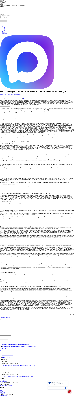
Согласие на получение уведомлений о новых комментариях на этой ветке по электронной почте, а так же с (28, 337)
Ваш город (2, 18)
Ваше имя (2, 14)
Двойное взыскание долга (6, 357)
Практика (6, 30)
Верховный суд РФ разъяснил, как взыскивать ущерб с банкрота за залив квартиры (15, 344)
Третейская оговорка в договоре (7, 355)
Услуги (3, 25)
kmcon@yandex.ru (3, 381)
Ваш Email (2, 16)
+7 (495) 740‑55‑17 (3, 380)
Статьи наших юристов (4, 350)
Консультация (4, 33)
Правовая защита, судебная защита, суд (14, 94)
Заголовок (2, 0)
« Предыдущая (2, 317)
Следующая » (8, 317)
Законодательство (7, 29)
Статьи (5, 28)
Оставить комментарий (4, 339)
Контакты (4, 32)
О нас (3, 24)
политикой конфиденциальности (49, 337)
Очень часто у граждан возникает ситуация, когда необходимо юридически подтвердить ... (19, 376)
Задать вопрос (4, 31)
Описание (2, 6)
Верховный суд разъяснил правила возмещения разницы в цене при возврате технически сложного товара (19, 348)
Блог (3, 26)
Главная (1, 94)
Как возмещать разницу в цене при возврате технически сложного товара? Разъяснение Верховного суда (19, 346)
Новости (6, 27)
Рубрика (1, 3)
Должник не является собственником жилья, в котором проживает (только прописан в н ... (19, 365)
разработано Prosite (3, 395)
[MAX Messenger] (27, 88)
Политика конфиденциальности (6, 385)
